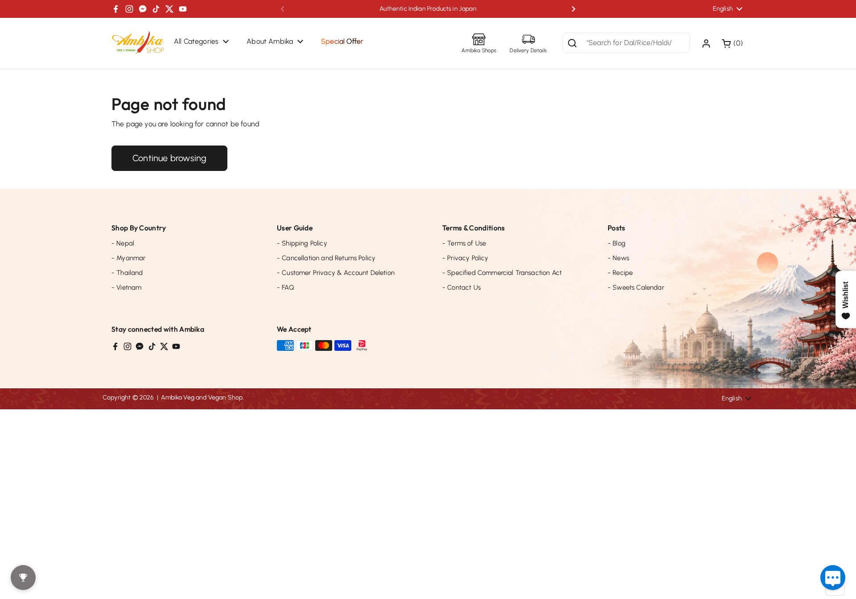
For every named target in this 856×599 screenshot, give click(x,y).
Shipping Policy (302, 243)
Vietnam (126, 287)
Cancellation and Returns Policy (326, 258)
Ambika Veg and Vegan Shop (202, 397)
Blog (617, 243)
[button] (733, 43)
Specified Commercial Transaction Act (502, 273)
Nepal (122, 243)
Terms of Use (464, 243)
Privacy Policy (465, 258)
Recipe (620, 273)
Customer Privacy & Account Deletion (336, 273)
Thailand (127, 273)
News (618, 258)
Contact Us (461, 287)
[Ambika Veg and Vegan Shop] (138, 43)
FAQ (285, 287)
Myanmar (128, 258)
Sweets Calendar (636, 287)
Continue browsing (169, 158)
